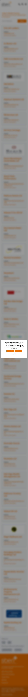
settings (15, 348)
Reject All (18, 351)
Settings (14, 353)
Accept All (10, 351)
